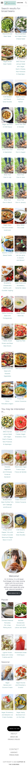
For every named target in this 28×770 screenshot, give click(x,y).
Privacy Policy (14, 739)
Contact (14, 752)
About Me (14, 736)
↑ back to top (14, 728)
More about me (13, 593)
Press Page (14, 755)
